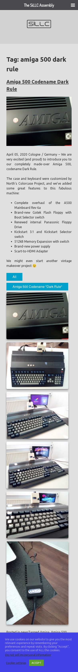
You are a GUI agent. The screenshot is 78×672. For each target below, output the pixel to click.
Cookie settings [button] (16, 663)
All (14, 276)
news (24, 632)
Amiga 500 (59, 632)
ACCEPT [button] (36, 662)
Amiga (44, 632)
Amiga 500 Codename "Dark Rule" (37, 286)
